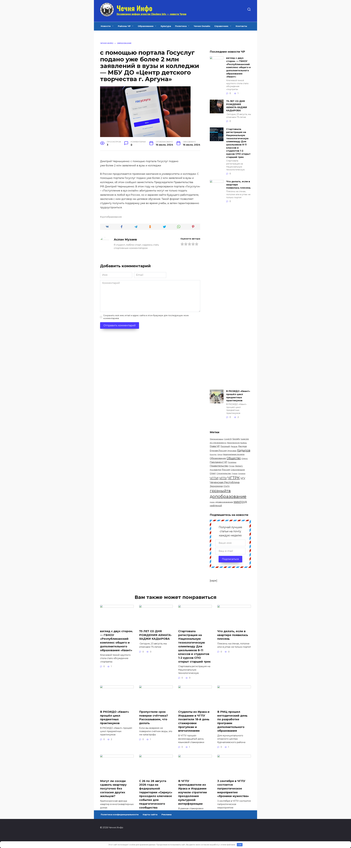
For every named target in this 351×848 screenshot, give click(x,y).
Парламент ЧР (218, 462)
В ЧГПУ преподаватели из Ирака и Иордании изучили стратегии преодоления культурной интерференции (192, 792)
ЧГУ (242, 478)
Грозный (225, 446)
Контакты (241, 26)
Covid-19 (228, 439)
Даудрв (242, 446)
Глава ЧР (215, 446)
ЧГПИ (214, 478)
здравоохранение (224, 502)
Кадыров (243, 450)
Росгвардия (215, 470)
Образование (145, 26)
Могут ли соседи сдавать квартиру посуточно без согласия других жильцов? (113, 788)
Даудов (234, 446)
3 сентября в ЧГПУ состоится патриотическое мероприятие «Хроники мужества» (233, 788)
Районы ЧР (124, 26)
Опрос (244, 458)
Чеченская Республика (225, 482)
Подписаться (230, 559)
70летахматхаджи (216, 439)
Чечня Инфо (134, 8)
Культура (166, 26)
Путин (231, 466)
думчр (212, 502)
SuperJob (245, 439)
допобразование (112, 216)
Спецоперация (238, 470)
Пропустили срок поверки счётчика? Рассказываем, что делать (153, 717)
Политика (181, 26)
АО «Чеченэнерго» (218, 443)
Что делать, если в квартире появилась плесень (238, 184)
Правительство (219, 465)
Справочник (221, 26)
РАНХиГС (239, 466)
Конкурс (213, 454)
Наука (219, 454)
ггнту (226, 486)
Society (236, 439)
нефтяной (216, 505)
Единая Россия (218, 450)
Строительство (223, 473)
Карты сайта (150, 814)
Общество (234, 458)
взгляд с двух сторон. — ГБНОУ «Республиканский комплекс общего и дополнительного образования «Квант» (238, 67)
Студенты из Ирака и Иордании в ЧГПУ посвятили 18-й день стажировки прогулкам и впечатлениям (194, 721)
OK (239, 844)
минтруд (240, 501)
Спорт (213, 473)
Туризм (234, 473)
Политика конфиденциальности (120, 814)
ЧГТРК (234, 478)
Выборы (243, 443)
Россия (226, 469)
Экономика (216, 486)
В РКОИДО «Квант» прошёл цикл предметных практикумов (238, 396)
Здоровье (232, 450)
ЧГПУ (223, 478)
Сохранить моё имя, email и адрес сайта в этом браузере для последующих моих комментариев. (146, 317)
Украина (241, 473)
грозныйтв (220, 490)
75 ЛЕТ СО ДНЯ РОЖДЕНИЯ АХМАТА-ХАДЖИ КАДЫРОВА (236, 106)
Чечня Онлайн (202, 26)
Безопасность (233, 443)
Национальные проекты (233, 454)
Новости (106, 26)
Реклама (167, 814)
